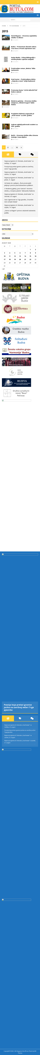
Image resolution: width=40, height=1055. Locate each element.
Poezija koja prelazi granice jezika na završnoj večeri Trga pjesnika (19, 707)
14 (25, 256)
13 (20, 256)
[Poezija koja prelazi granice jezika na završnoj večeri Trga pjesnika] (20, 627)
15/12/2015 (15, 61)
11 (9, 256)
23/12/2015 (15, 51)
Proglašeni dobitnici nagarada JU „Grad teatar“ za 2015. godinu (22, 114)
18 (9, 259)
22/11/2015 (15, 83)
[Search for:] (20, 20)
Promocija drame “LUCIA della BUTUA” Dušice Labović (24, 91)
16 (35, 256)
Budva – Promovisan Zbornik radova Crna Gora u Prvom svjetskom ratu (23, 47)
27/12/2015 (15, 40)
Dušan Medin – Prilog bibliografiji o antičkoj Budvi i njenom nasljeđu (23, 58)
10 (4, 256)
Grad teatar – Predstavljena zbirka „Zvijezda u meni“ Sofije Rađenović (23, 80)
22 (30, 259)
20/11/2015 (15, 94)
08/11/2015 (15, 128)
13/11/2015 (15, 118)
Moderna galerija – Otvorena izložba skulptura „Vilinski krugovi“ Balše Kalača (24, 102)
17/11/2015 (6, 107)
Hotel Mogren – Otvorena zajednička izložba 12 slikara (24, 37)
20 (20, 259)
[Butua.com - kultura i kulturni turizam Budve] (17, 12)
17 (4, 259)
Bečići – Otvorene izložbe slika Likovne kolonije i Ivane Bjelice (24, 136)
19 (15, 259)
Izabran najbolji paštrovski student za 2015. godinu (24, 125)
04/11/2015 (15, 139)
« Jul (3, 269)
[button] (37, 2)
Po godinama (14, 26)
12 (17, 147)
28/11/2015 (15, 72)
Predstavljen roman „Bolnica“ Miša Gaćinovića (23, 69)
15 (30, 256)
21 (25, 259)
